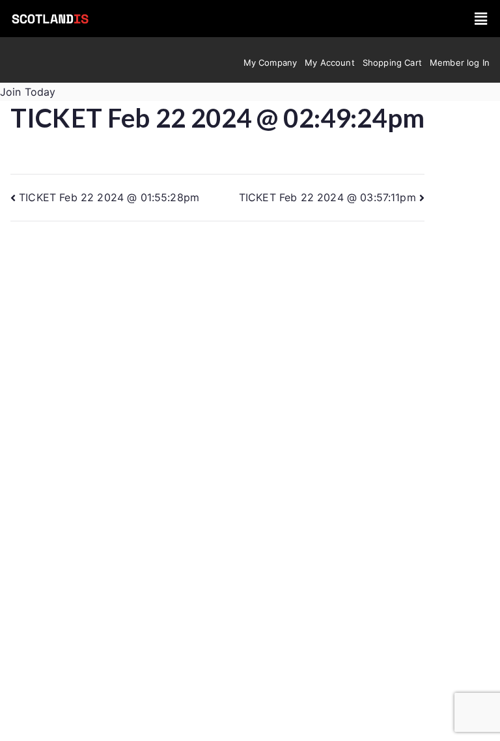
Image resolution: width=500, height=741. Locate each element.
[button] (480, 19)
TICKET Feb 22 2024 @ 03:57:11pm (327, 197)
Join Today (28, 91)
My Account (330, 62)
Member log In (460, 62)
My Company (270, 62)
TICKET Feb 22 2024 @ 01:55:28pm (109, 197)
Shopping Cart (392, 62)
